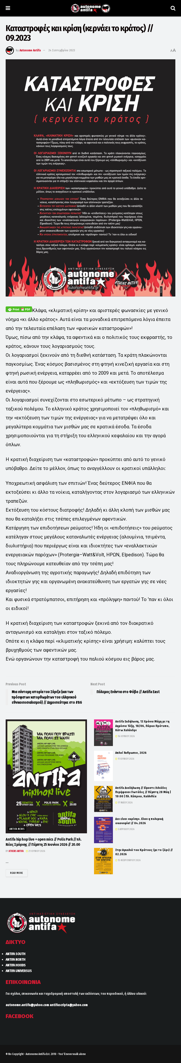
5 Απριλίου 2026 (126, 829)
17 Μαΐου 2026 (125, 802)
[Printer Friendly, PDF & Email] (19, 309)
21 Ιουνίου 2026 (36, 851)
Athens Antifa (16, 851)
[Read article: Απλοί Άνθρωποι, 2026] (103, 766)
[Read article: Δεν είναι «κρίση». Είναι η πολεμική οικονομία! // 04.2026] (103, 830)
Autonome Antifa (30, 50)
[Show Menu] (8, 8)
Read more (19, 872)
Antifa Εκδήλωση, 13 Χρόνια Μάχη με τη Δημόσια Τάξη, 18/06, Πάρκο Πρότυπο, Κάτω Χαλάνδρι (142, 726)
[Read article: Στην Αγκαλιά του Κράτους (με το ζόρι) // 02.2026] (103, 861)
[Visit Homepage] (90, 8)
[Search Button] (173, 8)
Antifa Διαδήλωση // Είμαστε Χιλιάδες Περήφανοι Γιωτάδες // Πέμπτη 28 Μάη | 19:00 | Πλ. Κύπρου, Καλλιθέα (143, 792)
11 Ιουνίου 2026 (125, 759)
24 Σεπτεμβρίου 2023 (61, 50)
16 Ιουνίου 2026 (126, 736)
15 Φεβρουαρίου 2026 (129, 860)
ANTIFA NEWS (17, 828)
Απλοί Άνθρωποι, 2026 (131, 752)
